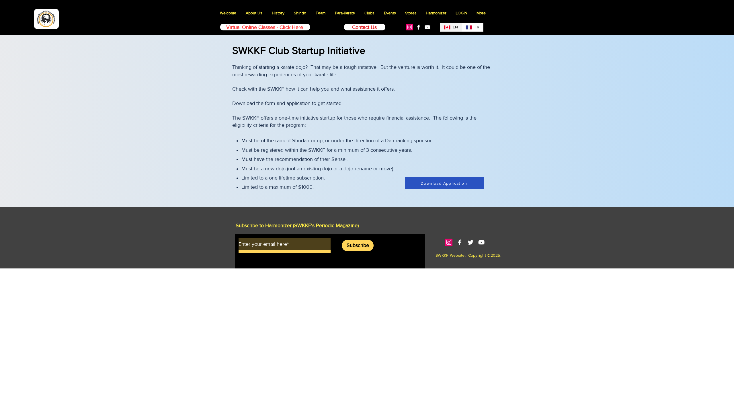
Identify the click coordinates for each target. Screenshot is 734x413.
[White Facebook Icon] (418, 27)
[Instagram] (409, 27)
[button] (389, 13)
